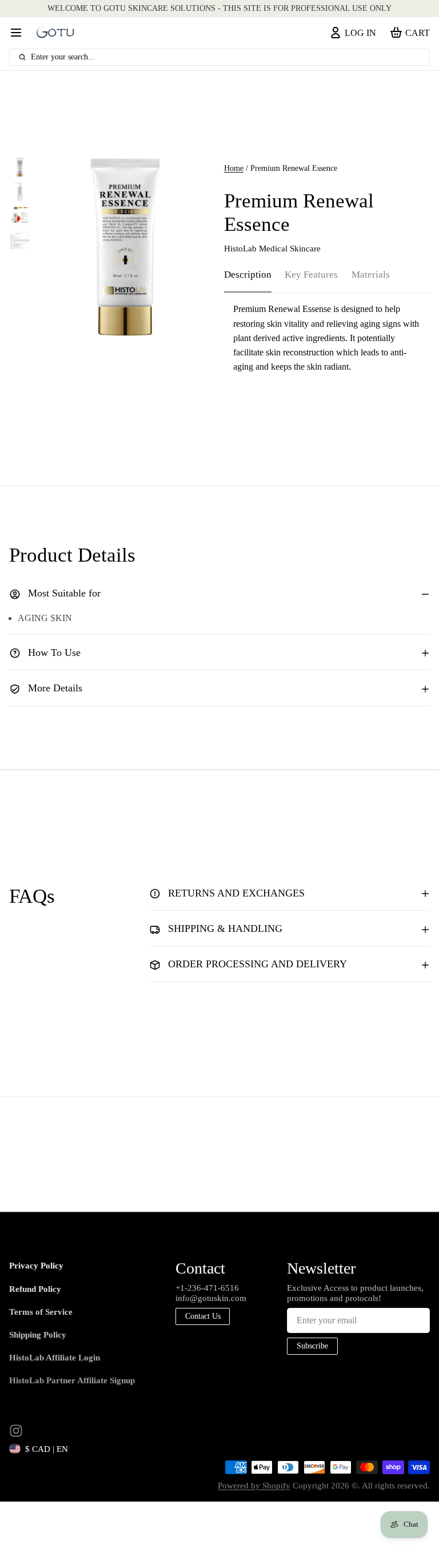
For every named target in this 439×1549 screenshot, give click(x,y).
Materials (371, 274)
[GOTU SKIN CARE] (55, 32)
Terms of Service (41, 1311)
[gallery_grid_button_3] (143, 324)
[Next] (155, 324)
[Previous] (94, 324)
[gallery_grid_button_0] (111, 324)
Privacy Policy (36, 1265)
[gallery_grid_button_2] (133, 324)
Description (248, 274)
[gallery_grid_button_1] (124, 324)
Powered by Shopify (254, 1485)
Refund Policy (35, 1289)
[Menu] (20, 33)
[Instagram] (16, 1431)
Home (234, 168)
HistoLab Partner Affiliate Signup (72, 1380)
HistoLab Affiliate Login (54, 1357)
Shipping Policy (37, 1334)
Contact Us (203, 1316)
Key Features (311, 274)
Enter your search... (63, 57)
